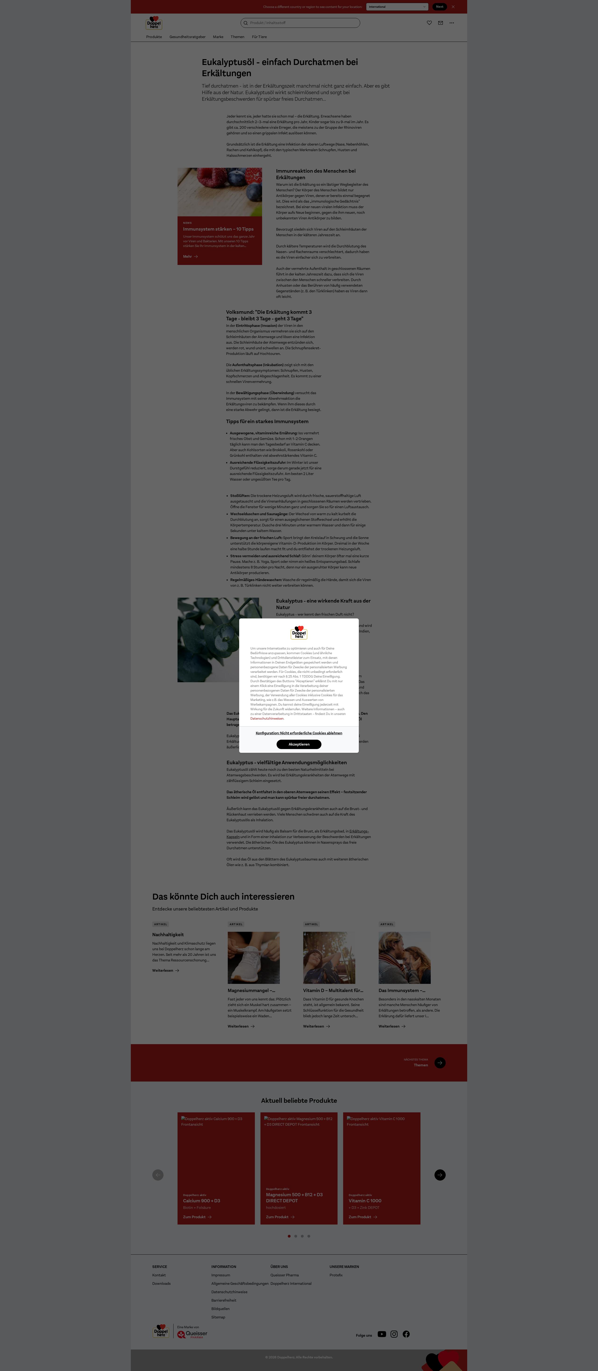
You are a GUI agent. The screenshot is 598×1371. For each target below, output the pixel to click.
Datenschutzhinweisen (267, 718)
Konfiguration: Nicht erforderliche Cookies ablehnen (299, 733)
